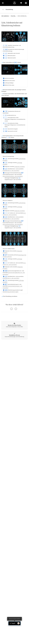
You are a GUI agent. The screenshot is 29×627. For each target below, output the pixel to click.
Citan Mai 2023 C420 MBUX (13, 16)
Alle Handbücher (5, 16)
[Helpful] (11, 308)
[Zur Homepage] (14, 3)
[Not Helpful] (15, 308)
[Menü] (3, 3)
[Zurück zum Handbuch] (3, 9)
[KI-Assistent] (18, 623)
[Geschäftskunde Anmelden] (26, 3)
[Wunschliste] (21, 3)
